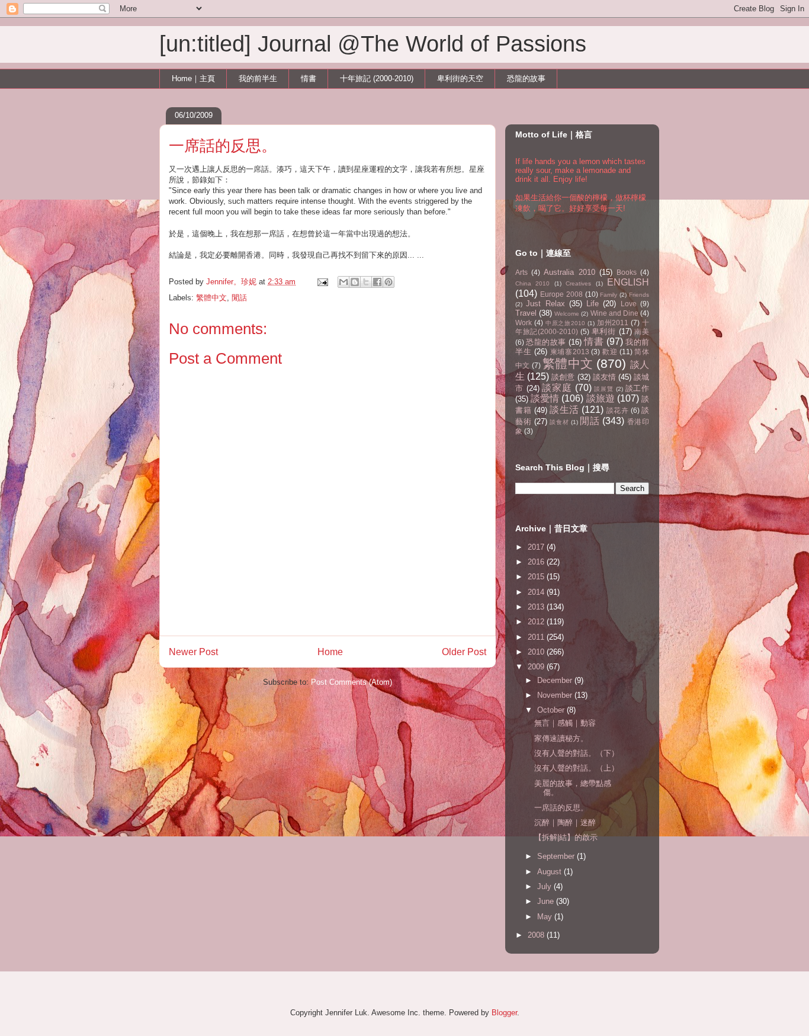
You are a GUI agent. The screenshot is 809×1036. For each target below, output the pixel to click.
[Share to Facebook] (377, 282)
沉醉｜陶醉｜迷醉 (565, 822)
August (550, 871)
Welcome (566, 313)
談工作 (637, 388)
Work (523, 322)
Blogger (504, 1012)
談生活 (564, 410)
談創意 (562, 377)
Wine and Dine (614, 313)
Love (629, 303)
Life (592, 303)
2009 (537, 666)
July (545, 886)
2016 (537, 561)
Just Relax (545, 303)
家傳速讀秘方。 (561, 738)
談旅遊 (600, 398)
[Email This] (343, 282)
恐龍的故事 (526, 78)
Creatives (578, 283)
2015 (537, 576)
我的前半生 (258, 78)
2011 (537, 637)
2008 (537, 935)
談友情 (604, 377)
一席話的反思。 (561, 807)
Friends (639, 294)
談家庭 (557, 388)
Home (330, 652)
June (546, 901)
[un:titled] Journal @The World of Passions (372, 43)
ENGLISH (628, 282)
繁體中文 (211, 297)
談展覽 (603, 389)
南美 (641, 331)
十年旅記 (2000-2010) (376, 78)
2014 (537, 592)
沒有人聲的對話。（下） (576, 753)
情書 (308, 78)
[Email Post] (321, 281)
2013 (537, 606)
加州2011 (613, 322)
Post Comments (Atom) (351, 682)
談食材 (559, 422)
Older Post (464, 652)
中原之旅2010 (565, 323)
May (545, 916)
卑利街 (604, 331)
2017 (537, 547)
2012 (537, 621)
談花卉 (617, 410)
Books (627, 272)
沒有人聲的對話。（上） (576, 768)
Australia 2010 (569, 272)
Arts (521, 272)
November (555, 695)
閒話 (239, 297)
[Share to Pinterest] (388, 282)
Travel (526, 313)
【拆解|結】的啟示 (566, 837)
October (552, 709)
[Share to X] (366, 282)
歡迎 (609, 351)
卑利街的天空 (460, 78)
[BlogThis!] (355, 282)
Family (608, 294)
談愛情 (545, 398)
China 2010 (532, 283)
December (555, 680)
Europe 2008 (561, 294)
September (557, 856)
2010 (537, 651)
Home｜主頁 (193, 78)
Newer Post (193, 652)
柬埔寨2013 (569, 351)
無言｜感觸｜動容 (565, 723)
